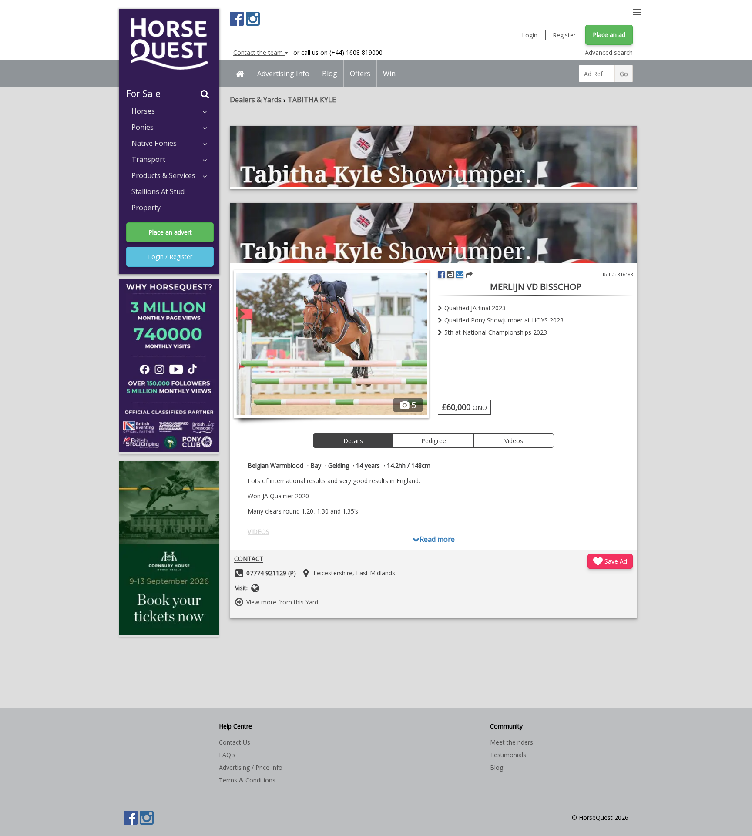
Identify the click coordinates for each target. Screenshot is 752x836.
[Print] (450, 274)
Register (564, 35)
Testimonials (508, 755)
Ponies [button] (142, 127)
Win (389, 73)
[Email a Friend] (459, 274)
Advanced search (609, 52)
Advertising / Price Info (250, 767)
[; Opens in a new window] (433, 184)
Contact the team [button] (259, 52)
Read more (437, 539)
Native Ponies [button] (154, 143)
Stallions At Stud (158, 191)
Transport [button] (148, 159)
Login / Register (170, 256)
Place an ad (609, 34)
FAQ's (227, 755)
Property (146, 207)
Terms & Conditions (247, 780)
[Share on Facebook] (441, 274)
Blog (329, 73)
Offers (360, 73)
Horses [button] (143, 111)
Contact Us (234, 742)
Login (529, 35)
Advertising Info (283, 73)
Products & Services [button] (163, 175)
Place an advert (170, 232)
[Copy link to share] (469, 274)
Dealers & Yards (256, 99)
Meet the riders (511, 742)
